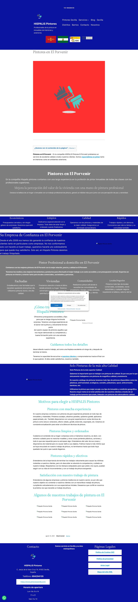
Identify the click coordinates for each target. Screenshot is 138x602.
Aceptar (56, 305)
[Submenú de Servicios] (88, 20)
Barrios (68, 536)
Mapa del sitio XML (104, 572)
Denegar (69, 305)
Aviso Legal (78, 308)
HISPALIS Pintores (45, 23)
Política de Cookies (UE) (105, 552)
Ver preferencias (81, 305)
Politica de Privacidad (70, 308)
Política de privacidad (105, 559)
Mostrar (71, 148)
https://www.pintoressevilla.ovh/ (33, 582)
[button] (86, 293)
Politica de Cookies (61, 308)
